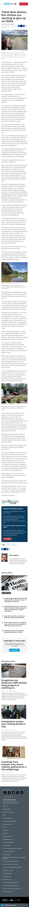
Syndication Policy (7, 879)
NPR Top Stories (11, 544)
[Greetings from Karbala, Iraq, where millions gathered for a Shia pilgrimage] (13, 752)
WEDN (7, 800)
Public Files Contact (7, 803)
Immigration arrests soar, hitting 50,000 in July (13, 724)
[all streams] (27, 905)
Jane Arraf (3, 772)
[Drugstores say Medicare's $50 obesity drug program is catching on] (13, 671)
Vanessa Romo (5, 730)
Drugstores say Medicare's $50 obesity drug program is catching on (14, 684)
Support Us (5, 833)
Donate (24, 4)
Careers (5, 827)
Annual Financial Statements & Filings (12, 867)
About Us (5, 806)
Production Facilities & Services (10, 885)
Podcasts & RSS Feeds (8, 842)
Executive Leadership (8, 812)
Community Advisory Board (9, 821)
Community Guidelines (8, 851)
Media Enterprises (7, 824)
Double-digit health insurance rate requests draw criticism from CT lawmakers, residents (15, 600)
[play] (2, 905)
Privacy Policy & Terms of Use (10, 864)
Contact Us (5, 830)
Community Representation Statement (12, 848)
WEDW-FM (5, 802)
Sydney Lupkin (5, 691)
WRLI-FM (17, 802)
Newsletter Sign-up (7, 839)
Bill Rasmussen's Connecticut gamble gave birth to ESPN (14, 631)
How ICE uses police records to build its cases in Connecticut (14, 616)
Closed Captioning (7, 873)
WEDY (14, 800)
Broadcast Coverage (8, 870)
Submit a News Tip (7, 836)
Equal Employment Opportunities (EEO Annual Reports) (14, 858)
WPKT (13, 802)
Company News (7, 809)
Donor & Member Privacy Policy (11, 861)
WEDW (11, 800)
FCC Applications (7, 876)
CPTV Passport (6, 854)
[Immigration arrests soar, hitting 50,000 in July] (13, 712)
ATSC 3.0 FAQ (14, 803)
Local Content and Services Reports (11, 888)
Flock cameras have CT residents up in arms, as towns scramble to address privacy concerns (15, 624)
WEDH (4, 800)
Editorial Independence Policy (10, 882)
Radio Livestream (7, 845)
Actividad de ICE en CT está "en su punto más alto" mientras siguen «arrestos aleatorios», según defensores (15, 609)
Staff (4, 815)
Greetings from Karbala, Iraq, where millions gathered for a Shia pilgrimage (14, 766)
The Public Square (7, 891)
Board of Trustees (7, 818)
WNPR (9, 802)
